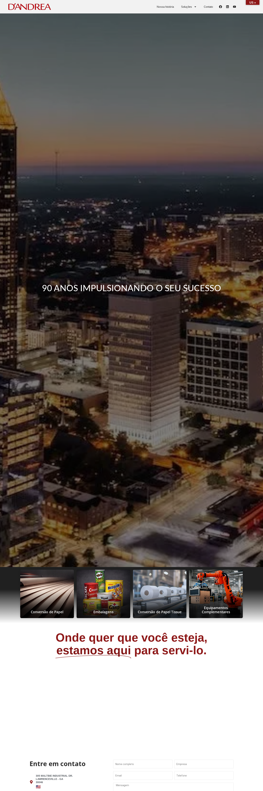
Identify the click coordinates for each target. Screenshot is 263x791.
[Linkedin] (227, 7)
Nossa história (165, 6)
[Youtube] (234, 7)
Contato (208, 6)
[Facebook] (220, 7)
